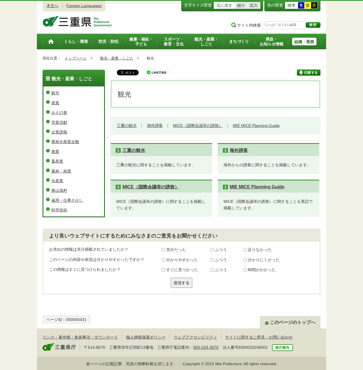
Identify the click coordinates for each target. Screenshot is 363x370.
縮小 (241, 5)
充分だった (176, 249)
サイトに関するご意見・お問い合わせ (259, 337)
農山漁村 (59, 190)
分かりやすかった (182, 260)
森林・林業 (61, 171)
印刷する (308, 72)
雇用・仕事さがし (67, 200)
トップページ (76, 58)
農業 (55, 151)
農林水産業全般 (65, 141)
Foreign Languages (84, 5)
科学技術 (59, 210)
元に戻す (224, 5)
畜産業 (57, 161)
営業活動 (59, 122)
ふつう (221, 249)
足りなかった (260, 249)
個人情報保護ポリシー (146, 337)
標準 (292, 5)
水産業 (57, 180)
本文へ (52, 5)
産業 (55, 103)
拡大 (254, 5)
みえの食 (59, 112)
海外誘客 (155, 125)
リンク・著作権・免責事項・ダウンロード (80, 337)
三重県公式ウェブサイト (77, 21)
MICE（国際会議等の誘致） (198, 125)
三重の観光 (127, 125)
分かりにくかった (264, 260)
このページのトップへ (292, 322)
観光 (55, 93)
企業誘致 (59, 132)
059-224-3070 (206, 347)
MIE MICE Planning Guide (256, 125)
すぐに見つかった (182, 269)
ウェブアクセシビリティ (195, 337)
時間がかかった (262, 269)
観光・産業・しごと (116, 58)
